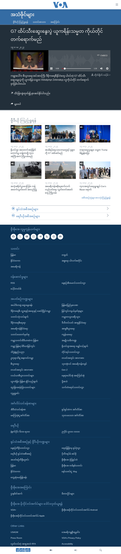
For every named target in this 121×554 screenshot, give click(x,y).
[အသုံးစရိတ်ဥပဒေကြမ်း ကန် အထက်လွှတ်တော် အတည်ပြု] (26, 170)
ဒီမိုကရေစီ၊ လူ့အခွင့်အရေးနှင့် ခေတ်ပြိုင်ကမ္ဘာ (30, 311)
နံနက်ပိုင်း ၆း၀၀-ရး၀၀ (20, 431)
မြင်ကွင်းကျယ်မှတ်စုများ (72, 311)
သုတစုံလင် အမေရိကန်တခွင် (74, 364)
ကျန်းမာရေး (67, 334)
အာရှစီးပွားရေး (68, 328)
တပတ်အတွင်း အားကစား (22, 369)
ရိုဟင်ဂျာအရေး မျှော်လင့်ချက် (75, 346)
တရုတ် (65, 255)
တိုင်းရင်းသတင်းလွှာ (71, 352)
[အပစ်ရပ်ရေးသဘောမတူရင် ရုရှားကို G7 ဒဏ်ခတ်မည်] (60, 133)
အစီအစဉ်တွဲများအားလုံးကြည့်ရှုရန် (95, 198)
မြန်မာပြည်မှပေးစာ (70, 305)
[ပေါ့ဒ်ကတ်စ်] (53, 236)
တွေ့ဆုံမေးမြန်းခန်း (19, 477)
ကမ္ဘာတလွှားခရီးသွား (71, 317)
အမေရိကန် (16, 266)
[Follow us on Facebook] (13, 236)
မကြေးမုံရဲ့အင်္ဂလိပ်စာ (20, 415)
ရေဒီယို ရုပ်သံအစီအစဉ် (21, 454)
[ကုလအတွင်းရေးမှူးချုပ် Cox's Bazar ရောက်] (95, 170)
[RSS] (47, 236)
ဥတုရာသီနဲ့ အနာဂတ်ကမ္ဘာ (22, 358)
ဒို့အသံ (65, 381)
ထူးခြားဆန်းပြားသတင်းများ (23, 387)
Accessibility (67, 544)
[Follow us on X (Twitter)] (20, 236)
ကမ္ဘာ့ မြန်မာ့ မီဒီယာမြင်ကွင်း (23, 346)
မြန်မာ (13, 255)
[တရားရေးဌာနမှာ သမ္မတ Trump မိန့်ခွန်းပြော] (95, 133)
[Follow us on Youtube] (27, 236)
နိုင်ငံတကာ (15, 261)
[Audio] (75, 550)
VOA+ (13, 510)
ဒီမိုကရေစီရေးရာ (18, 323)
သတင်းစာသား (39, 22)
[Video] (50, 550)
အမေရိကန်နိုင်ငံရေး (19, 328)
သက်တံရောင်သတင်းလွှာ (73, 387)
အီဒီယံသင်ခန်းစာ (18, 409)
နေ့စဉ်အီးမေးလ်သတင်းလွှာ (74, 283)
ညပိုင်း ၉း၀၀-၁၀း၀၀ (71, 431)
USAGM (14, 532)
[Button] (16, 105)
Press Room (16, 538)
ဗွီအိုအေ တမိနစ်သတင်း (72, 465)
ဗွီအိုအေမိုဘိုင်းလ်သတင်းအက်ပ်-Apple (28, 516)
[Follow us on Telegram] (40, 236)
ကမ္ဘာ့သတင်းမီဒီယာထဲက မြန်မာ (24, 340)
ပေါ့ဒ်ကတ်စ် (16, 289)
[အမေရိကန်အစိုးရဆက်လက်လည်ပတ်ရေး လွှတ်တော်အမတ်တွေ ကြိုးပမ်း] (60, 170)
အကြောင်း (55, 22)
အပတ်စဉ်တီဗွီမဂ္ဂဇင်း (20, 459)
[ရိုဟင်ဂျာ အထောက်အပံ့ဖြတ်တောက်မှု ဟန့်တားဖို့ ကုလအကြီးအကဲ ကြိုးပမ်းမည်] (26, 133)
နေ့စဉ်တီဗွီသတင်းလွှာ (20, 448)
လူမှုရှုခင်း (15, 393)
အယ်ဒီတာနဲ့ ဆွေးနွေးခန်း (22, 305)
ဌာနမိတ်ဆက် (16, 493)
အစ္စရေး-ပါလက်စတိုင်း (72, 261)
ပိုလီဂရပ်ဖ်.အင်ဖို (69, 454)
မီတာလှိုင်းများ (68, 493)
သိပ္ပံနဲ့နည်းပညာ (17, 352)
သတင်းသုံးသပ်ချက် (19, 317)
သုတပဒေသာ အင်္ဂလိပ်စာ (73, 415)
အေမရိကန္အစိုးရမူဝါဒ (71, 532)
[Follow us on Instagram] (33, 236)
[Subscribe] (60, 236)
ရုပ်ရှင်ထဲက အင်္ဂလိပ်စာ (72, 409)
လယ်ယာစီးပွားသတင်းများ (22, 375)
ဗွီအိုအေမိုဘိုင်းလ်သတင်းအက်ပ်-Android (80, 510)
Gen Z (65, 369)
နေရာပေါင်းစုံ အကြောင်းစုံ (73, 375)
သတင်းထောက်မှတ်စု (20, 334)
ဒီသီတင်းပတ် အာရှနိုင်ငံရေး (74, 323)
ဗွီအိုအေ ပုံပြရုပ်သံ (70, 459)
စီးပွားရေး (15, 364)
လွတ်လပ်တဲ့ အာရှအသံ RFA (23, 544)
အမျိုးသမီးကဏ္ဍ (69, 340)
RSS (13, 283)
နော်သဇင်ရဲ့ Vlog (69, 471)
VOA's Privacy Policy (71, 538)
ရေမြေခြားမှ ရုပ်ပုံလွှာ (71, 448)
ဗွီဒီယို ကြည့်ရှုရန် (20, 22)
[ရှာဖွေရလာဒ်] (100, 550)
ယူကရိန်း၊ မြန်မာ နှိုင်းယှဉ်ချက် (24, 381)
